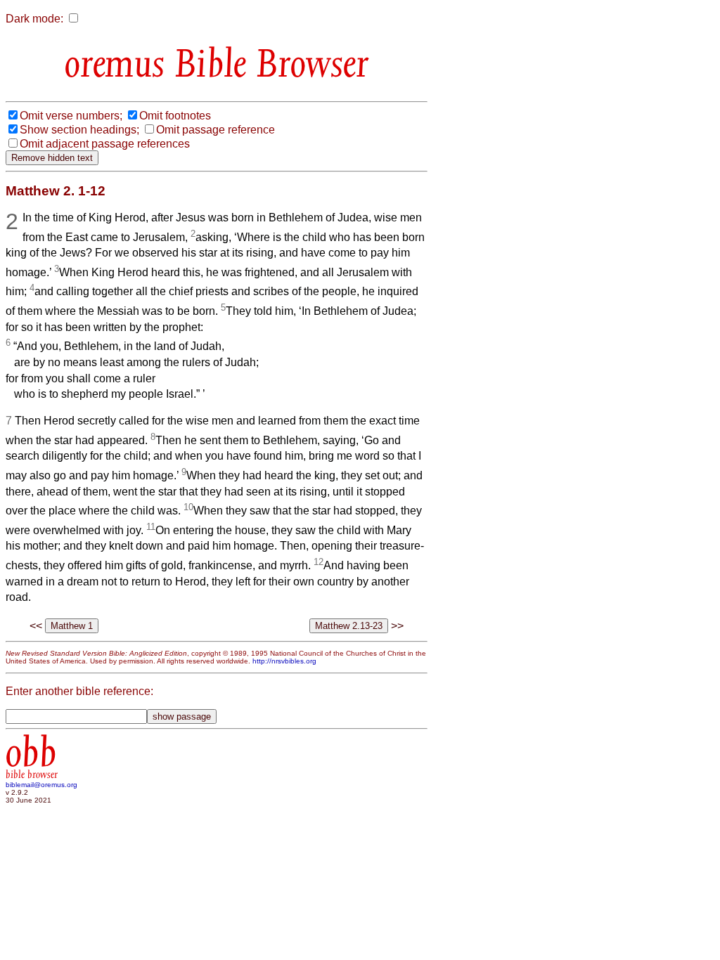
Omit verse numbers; (71, 116)
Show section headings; (79, 130)
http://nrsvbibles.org (284, 661)
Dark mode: (34, 19)
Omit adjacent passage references (105, 144)
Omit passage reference (215, 130)
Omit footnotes (175, 116)
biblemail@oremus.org (41, 785)
